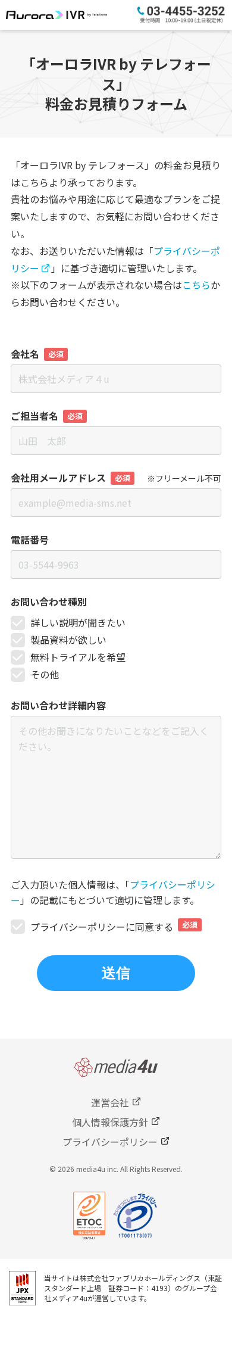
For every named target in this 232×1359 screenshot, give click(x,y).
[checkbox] (116, 649)
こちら (196, 285)
